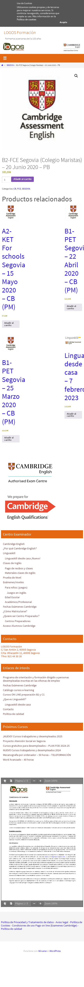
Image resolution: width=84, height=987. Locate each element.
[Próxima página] (11, 781)
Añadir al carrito (22, 179)
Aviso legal (62, 922)
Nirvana (42, 951)
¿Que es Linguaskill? (14, 699)
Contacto (8, 709)
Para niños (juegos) (16, 587)
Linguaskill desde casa (18, 704)
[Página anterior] (5, 781)
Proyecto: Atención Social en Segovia (24, 741)
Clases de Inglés (12, 563)
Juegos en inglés (16, 593)
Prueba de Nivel (12, 577)
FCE (19, 188)
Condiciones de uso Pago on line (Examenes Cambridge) (44, 925)
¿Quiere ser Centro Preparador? (21, 616)
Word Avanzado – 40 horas (18, 759)
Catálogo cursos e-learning (18, 690)
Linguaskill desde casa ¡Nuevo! (22, 558)
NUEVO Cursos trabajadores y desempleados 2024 (32, 750)
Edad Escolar (12, 597)
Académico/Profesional (18, 602)
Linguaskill (9, 553)
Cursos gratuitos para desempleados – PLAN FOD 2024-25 (36, 745)
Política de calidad (13, 714)
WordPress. (55, 951)
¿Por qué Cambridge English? (20, 548)
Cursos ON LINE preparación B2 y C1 (24, 694)
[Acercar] (40, 781)
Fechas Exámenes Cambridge (20, 606)
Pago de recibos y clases (19, 568)
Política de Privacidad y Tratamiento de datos (27, 922)
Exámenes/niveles (13, 582)
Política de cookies (26, 19)
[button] (76, 75)
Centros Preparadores (17, 621)
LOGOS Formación (20, 32)
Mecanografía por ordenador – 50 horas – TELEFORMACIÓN (37, 755)
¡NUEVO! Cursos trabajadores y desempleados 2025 (32, 736)
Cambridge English (14, 544)
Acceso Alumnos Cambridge (19, 626)
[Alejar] (34, 781)
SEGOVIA (10, 65)
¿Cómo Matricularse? (15, 611)
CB (14, 188)
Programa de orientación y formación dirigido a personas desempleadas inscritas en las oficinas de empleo (36, 679)
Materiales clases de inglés (20, 573)
